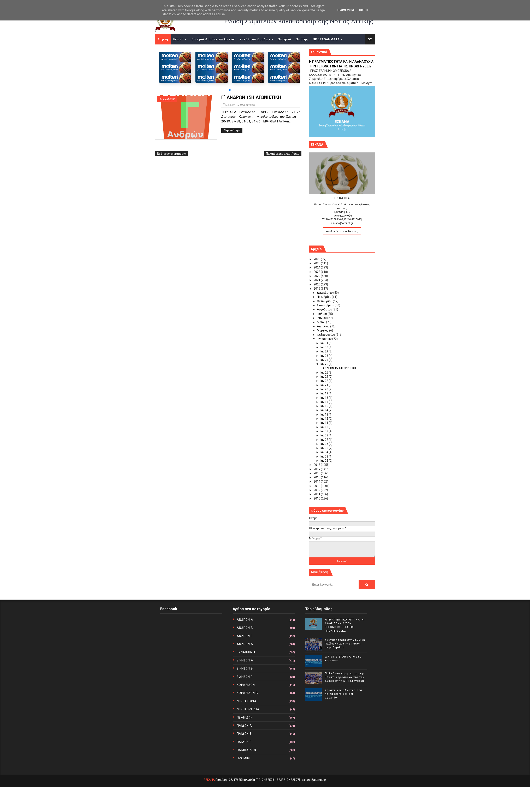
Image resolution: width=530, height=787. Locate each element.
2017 (317, 469)
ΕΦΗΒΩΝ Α (245, 660)
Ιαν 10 (324, 427)
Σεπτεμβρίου (326, 305)
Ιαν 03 (324, 456)
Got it (364, 10)
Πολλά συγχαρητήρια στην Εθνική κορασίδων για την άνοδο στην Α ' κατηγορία (345, 677)
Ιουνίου (322, 318)
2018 (317, 464)
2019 (317, 288)
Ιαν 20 (324, 389)
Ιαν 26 (324, 364)
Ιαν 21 (324, 385)
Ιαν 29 (324, 351)
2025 (317, 263)
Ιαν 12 (324, 418)
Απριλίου (323, 326)
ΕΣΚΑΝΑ (209, 779)
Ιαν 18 (324, 397)
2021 (317, 280)
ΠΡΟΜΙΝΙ (244, 758)
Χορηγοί (284, 39)
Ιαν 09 (324, 431)
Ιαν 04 (324, 452)
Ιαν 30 (324, 347)
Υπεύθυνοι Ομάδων (255, 39)
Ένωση (178, 39)
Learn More (346, 10)
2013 (317, 486)
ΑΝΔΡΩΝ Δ (245, 644)
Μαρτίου (323, 330)
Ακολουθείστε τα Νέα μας (342, 231)
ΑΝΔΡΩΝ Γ (169, 99)
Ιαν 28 (324, 355)
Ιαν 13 (324, 414)
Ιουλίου (322, 313)
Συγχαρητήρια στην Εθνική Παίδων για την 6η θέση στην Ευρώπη (345, 643)
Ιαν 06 (324, 444)
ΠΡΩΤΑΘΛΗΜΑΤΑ (326, 39)
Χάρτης (302, 39)
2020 (317, 284)
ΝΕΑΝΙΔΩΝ (245, 717)
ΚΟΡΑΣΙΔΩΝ (246, 684)
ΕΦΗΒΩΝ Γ (245, 676)
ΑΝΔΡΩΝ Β (245, 627)
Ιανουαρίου (324, 338)
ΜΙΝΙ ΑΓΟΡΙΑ (247, 701)
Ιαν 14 (324, 410)
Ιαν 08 (324, 435)
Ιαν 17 (324, 402)
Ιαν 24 (324, 376)
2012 (317, 490)
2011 (317, 494)
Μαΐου (321, 322)
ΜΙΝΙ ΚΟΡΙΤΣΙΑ (248, 709)
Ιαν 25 (324, 372)
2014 (317, 481)
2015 (317, 477)
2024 (317, 267)
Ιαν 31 (324, 343)
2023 (317, 271)
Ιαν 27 (324, 360)
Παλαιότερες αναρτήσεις (282, 153)
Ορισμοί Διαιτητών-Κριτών (213, 39)
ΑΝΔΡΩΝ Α (245, 619)
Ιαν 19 (324, 393)
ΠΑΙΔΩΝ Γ (244, 742)
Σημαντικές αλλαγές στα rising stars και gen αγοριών (343, 694)
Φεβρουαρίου (326, 334)
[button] (230, 90)
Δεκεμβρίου (325, 292)
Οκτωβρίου (325, 301)
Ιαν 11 (324, 422)
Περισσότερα (232, 130)
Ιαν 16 (324, 406)
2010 (317, 498)
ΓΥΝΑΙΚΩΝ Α (246, 652)
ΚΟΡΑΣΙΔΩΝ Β (247, 693)
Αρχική (163, 39)
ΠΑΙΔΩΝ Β (244, 733)
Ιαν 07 (324, 439)
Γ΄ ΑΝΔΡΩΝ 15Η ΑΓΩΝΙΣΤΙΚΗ (251, 97)
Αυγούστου (325, 309)
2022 (317, 276)
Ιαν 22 (324, 380)
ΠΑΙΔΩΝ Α (244, 725)
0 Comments (247, 104)
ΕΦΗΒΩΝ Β (245, 668)
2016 (317, 473)
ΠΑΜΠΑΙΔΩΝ (246, 750)
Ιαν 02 (324, 460)
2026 (317, 259)
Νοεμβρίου (324, 296)
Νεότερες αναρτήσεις (171, 153)
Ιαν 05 (324, 448)
